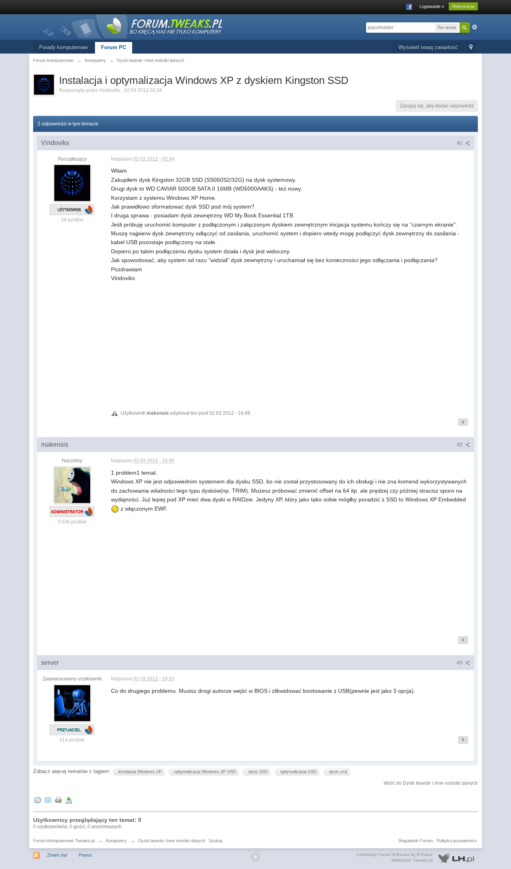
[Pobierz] (68, 800)
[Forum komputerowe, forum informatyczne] (133, 26)
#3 (460, 663)
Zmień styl (57, 855)
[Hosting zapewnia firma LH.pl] (417, 857)
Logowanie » (432, 6)
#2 (460, 444)
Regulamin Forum (415, 840)
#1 (460, 143)
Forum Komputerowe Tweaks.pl (64, 840)
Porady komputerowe (63, 47)
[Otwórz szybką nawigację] (471, 48)
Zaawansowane (474, 27)
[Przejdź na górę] (255, 857)
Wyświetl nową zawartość (428, 47)
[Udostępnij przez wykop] (37, 800)
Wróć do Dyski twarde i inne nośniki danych (431, 783)
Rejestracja (463, 6)
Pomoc (85, 855)
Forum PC (113, 47)
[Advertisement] (290, 338)
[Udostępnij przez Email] (48, 800)
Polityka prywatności (457, 840)
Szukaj (215, 840)
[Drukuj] (58, 800)
